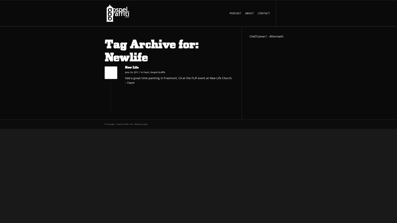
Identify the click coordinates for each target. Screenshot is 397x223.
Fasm (146, 72)
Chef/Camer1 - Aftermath (266, 36)
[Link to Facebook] (280, 13)
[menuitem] (235, 13)
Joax (145, 124)
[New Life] (111, 72)
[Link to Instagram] (290, 13)
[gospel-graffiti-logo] (118, 13)
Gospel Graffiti (157, 72)
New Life (132, 68)
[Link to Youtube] (285, 13)
